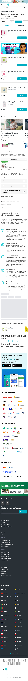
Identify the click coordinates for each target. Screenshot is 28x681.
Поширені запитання (5, 524)
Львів (11, 340)
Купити (22, 38)
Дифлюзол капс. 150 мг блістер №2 (17, 30)
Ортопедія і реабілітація (6, 565)
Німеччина (9, 349)
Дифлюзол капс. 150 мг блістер (16, 71)
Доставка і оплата (5, 520)
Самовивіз (21, 25)
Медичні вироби (4, 560)
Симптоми (3, 580)
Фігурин (10, 327)
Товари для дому (4, 569)
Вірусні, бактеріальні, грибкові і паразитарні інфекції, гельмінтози (12, 208)
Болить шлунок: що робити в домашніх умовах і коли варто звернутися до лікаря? (9, 132)
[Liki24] (4, 669)
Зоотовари (3, 573)
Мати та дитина (4, 567)
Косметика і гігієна (5, 554)
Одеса (15, 340)
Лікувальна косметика (6, 558)
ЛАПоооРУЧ (4, 571)
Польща (3, 349)
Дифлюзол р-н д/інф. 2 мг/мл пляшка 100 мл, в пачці (15, 102)
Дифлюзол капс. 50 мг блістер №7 (16, 87)
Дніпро (3, 340)
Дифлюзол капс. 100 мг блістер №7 (17, 57)
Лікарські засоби (5, 552)
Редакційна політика (5, 542)
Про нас (3, 532)
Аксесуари (3, 577)
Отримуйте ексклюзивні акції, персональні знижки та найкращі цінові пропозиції (12, 507)
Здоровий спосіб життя (6, 575)
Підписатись (23, 512)
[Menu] (1, 4)
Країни (2, 534)
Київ (7, 340)
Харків (19, 340)
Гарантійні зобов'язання (6, 540)
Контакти (3, 522)
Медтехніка (3, 562)
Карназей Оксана (9, 165)
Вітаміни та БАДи (5, 556)
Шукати (25, 7)
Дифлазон (10, 143)
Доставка (7, 25)
